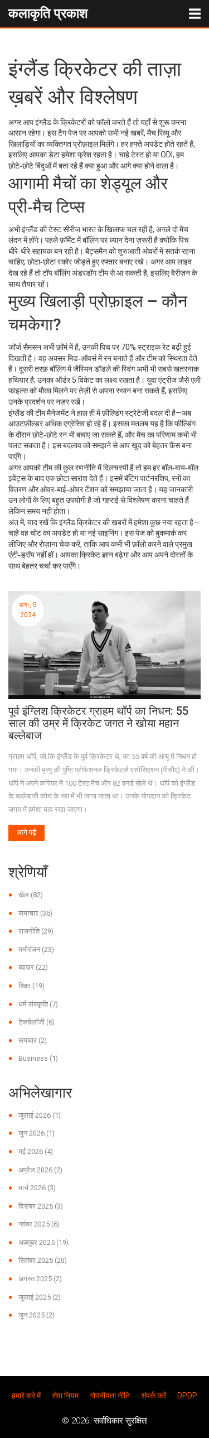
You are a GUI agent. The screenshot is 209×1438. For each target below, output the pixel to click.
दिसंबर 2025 (40, 1206)
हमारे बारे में (26, 1395)
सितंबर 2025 (42, 1260)
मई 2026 (35, 1151)
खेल (30, 895)
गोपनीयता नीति (110, 1395)
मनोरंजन (36, 949)
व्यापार (33, 967)
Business (38, 1058)
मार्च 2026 (37, 1188)
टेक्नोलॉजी (36, 1022)
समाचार (35, 913)
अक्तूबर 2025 (43, 1242)
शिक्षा (31, 986)
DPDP (187, 1395)
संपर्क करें (153, 1395)
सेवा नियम (65, 1395)
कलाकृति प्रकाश (48, 13)
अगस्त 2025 (40, 1279)
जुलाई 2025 (39, 1297)
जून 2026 (36, 1133)
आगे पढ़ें (26, 832)
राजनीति (36, 931)
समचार (32, 1040)
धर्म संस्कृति (38, 1004)
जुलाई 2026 (39, 1115)
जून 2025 (36, 1315)
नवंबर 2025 (39, 1224)
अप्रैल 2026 (40, 1170)
